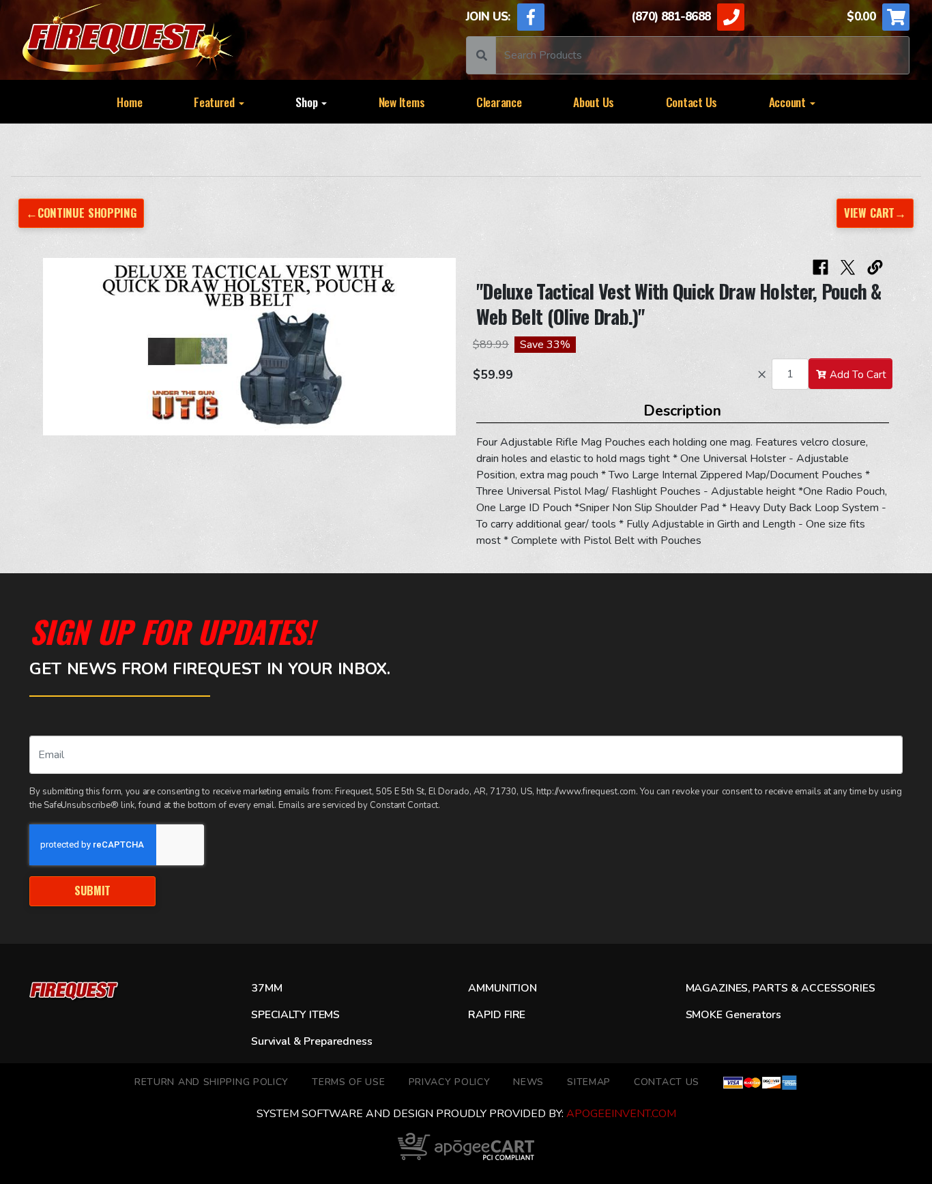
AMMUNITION (502, 988)
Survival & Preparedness (311, 1041)
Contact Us (691, 102)
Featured (215, 102)
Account (789, 102)
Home (129, 102)
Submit (92, 890)
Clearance (499, 102)
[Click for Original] (249, 346)
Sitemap (589, 1081)
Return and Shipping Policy (211, 1081)
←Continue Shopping (81, 212)
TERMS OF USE (348, 1081)
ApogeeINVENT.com (621, 1113)
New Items (402, 102)
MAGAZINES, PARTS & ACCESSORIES (780, 988)
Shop (307, 102)
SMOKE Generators (733, 1015)
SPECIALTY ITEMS (295, 1015)
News (528, 1081)
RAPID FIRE (496, 1015)
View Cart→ (875, 212)
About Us (593, 102)
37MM (266, 988)
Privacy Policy (450, 1081)
